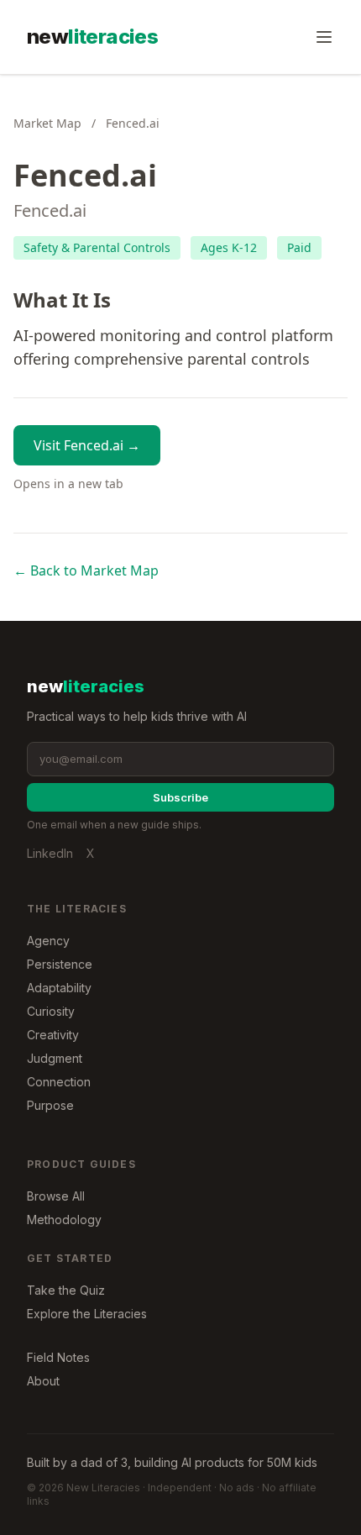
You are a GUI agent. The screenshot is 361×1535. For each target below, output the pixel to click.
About (43, 1381)
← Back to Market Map (86, 570)
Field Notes (58, 1357)
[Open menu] (324, 37)
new (92, 36)
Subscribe (180, 797)
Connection (59, 1082)
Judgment (54, 1058)
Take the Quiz (66, 1290)
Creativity (53, 1035)
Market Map (47, 123)
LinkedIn (50, 853)
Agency (48, 940)
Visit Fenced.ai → (87, 445)
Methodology (64, 1219)
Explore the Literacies (87, 1313)
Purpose (50, 1105)
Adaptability (59, 987)
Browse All (56, 1196)
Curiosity (51, 1011)
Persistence (59, 964)
